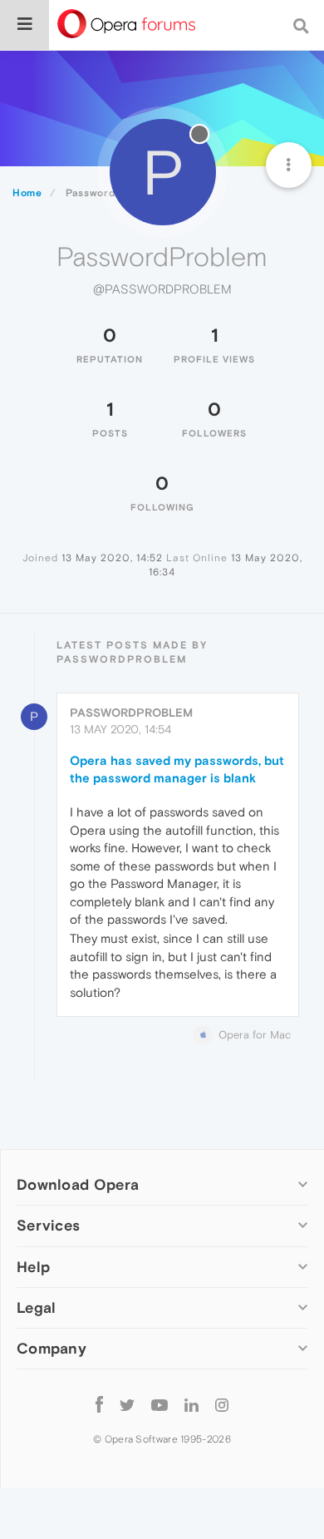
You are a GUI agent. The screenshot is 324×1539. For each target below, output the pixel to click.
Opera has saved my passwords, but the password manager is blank (177, 769)
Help (33, 1266)
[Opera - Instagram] (222, 1404)
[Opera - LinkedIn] (191, 1404)
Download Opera (78, 1184)
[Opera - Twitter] (127, 1404)
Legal (36, 1307)
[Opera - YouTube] (159, 1404)
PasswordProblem (131, 712)
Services (48, 1225)
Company (51, 1348)
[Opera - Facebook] (99, 1404)
